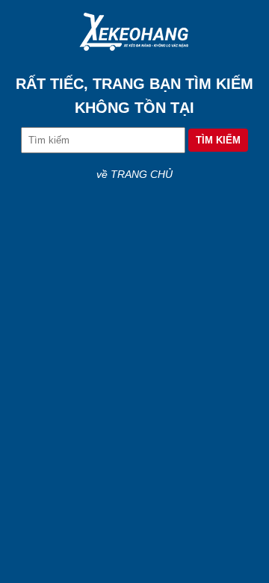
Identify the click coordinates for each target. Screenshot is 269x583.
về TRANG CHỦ (134, 174)
